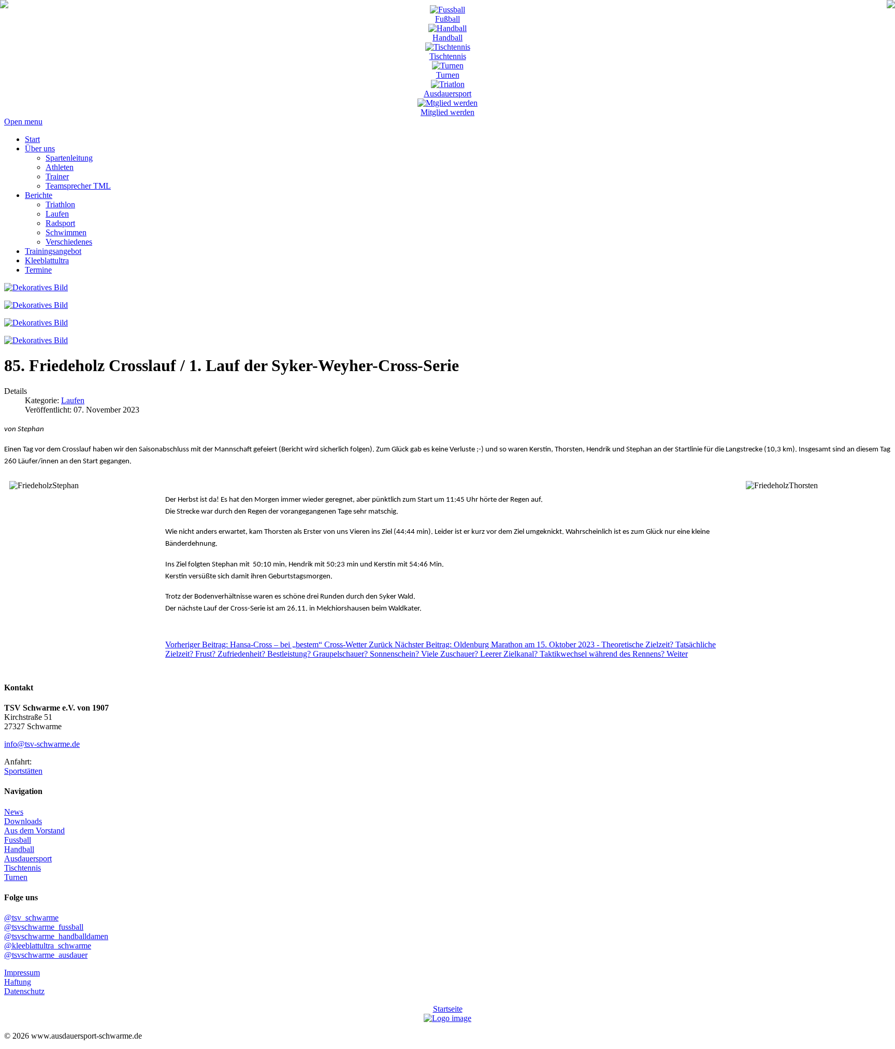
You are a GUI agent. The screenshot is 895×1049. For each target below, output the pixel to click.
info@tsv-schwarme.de (42, 744)
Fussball (17, 839)
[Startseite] (4, 5)
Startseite (448, 1008)
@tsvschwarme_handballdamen (56, 936)
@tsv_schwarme (31, 917)
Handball (447, 37)
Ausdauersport (447, 93)
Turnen (447, 74)
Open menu (23, 121)
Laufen (72, 400)
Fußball (447, 19)
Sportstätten (23, 771)
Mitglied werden (447, 112)
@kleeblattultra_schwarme (47, 945)
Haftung (17, 981)
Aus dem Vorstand (34, 830)
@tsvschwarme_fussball (43, 927)
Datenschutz (24, 991)
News (13, 811)
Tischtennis (447, 56)
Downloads (23, 821)
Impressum (22, 972)
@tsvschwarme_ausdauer (46, 955)
